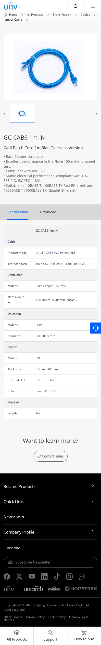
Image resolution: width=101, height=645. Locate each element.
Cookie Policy (57, 617)
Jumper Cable (13, 19)
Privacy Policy (35, 617)
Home (13, 14)
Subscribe (12, 548)
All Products (35, 14)
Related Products (20, 486)
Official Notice (13, 617)
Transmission (62, 14)
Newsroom (14, 517)
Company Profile (19, 532)
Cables (85, 14)
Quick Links (14, 501)
